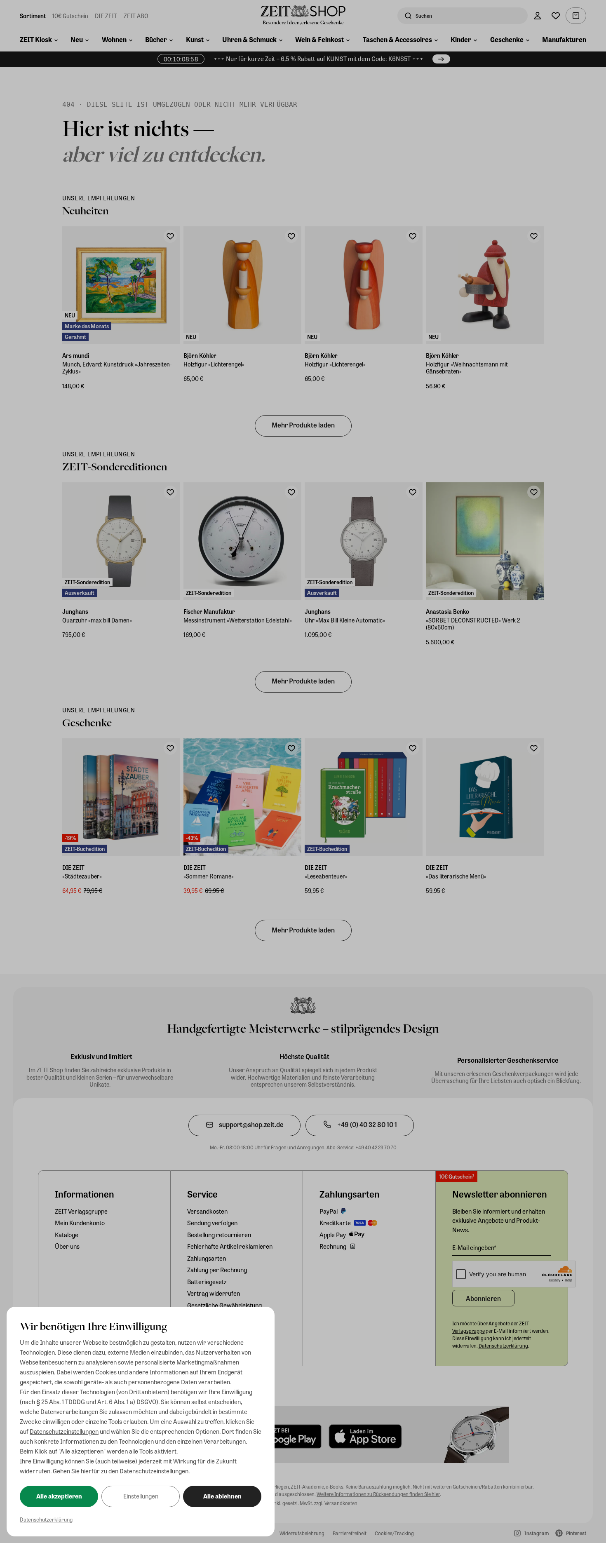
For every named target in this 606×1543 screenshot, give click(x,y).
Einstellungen (140, 1496)
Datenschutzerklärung (46, 1519)
